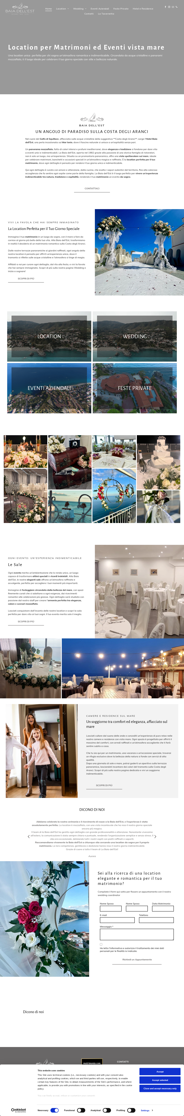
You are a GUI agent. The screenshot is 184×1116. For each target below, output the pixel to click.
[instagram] (169, 7)
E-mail (103, 915)
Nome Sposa (107, 903)
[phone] (176, 7)
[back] (28, 836)
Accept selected (160, 1080)
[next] (155, 836)
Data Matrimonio (161, 903)
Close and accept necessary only (160, 1088)
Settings (145, 1110)
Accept (160, 1071)
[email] (173, 7)
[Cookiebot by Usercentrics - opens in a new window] (18, 1110)
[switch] (81, 1110)
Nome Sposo (132, 903)
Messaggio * (106, 926)
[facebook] (165, 7)
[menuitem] (48, 8)
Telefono (143, 915)
